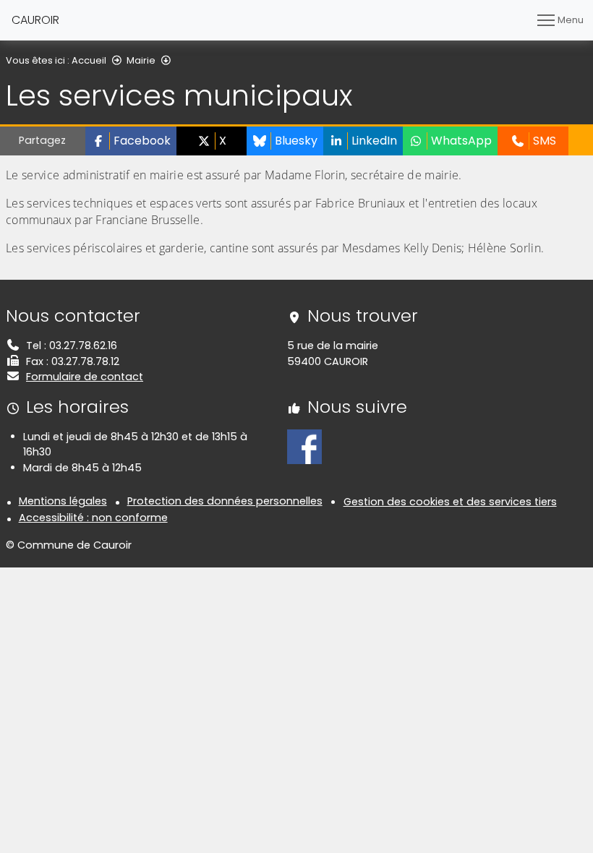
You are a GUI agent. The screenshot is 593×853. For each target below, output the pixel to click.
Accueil (89, 60)
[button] (130, 141)
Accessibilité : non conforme (93, 517)
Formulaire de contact (84, 376)
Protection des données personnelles (225, 501)
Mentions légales (63, 501)
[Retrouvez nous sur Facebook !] (304, 446)
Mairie (141, 60)
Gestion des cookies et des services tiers (450, 501)
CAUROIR (35, 20)
